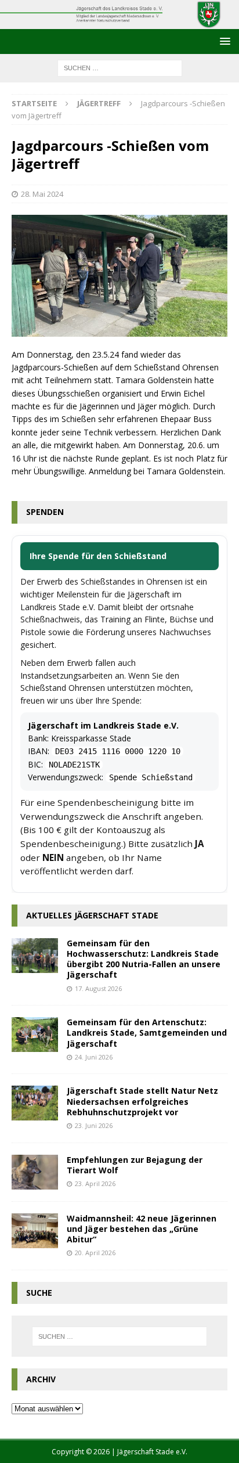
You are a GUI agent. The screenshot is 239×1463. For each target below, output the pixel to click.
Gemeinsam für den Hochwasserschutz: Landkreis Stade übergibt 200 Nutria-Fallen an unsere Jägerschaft (143, 959)
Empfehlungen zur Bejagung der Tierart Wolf (134, 1165)
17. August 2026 (98, 988)
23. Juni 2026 (94, 1125)
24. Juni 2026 (94, 1057)
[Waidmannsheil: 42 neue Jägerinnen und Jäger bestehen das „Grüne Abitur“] (35, 1230)
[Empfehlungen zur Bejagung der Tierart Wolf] (35, 1172)
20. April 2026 (95, 1252)
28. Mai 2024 (42, 194)
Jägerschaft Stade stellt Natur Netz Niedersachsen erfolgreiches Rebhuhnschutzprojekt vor (142, 1101)
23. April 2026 (95, 1183)
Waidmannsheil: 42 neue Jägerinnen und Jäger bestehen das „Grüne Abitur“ (141, 1229)
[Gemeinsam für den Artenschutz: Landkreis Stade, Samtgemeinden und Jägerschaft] (35, 1034)
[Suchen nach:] (119, 67)
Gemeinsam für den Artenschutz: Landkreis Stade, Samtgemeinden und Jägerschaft (147, 1032)
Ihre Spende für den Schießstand (98, 555)
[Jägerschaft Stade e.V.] (119, 21)
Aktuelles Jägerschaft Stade (92, 915)
